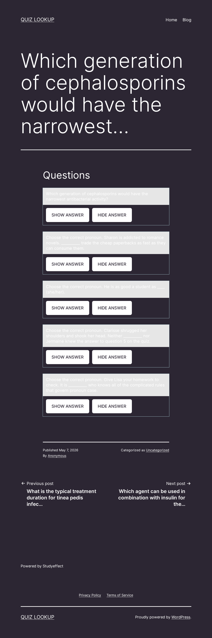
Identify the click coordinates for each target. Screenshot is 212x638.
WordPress (180, 617)
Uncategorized (157, 450)
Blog (187, 19)
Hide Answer (112, 215)
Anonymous (57, 456)
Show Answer (68, 215)
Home (171, 19)
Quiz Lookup (37, 20)
